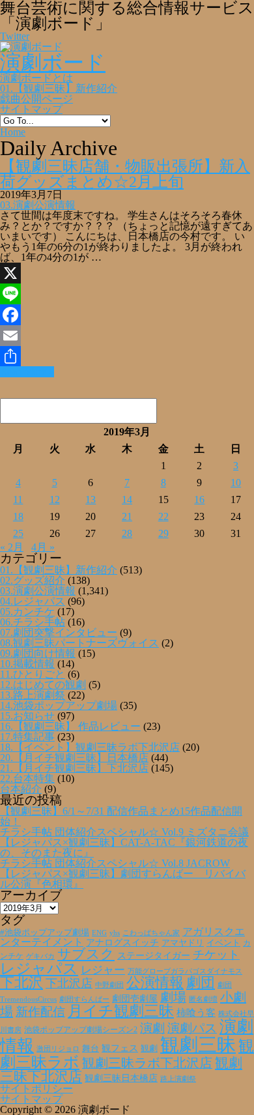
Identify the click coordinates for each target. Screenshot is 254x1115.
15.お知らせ (27, 715)
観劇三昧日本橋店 (121, 1078)
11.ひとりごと (32, 674)
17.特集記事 (27, 736)
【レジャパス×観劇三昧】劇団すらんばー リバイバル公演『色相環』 (123, 879)
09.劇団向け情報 (38, 653)
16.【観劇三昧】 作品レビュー (70, 726)
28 (127, 533)
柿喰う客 (196, 1012)
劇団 (200, 983)
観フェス (120, 1048)
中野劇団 (109, 985)
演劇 (152, 1028)
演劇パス (192, 1028)
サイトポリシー (36, 1088)
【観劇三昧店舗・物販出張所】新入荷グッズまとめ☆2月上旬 (125, 174)
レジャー (103, 970)
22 (163, 516)
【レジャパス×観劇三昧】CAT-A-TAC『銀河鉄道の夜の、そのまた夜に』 (124, 847)
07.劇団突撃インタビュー (58, 632)
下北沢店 (69, 983)
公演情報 (155, 983)
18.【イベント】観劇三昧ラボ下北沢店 (90, 747)
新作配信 (40, 1012)
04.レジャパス (32, 601)
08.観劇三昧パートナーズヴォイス (79, 642)
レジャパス (39, 968)
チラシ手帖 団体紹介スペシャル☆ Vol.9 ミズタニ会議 (124, 831)
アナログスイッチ (122, 943)
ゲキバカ (40, 956)
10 (236, 482)
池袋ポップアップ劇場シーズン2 (80, 1029)
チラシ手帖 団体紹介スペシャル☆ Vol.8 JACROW (115, 863)
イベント (223, 943)
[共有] (127, 356)
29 (163, 533)
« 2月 (11, 547)
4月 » (43, 547)
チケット (216, 954)
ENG (99, 932)
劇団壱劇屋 (135, 999)
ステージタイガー (153, 956)
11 (18, 499)
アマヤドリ (183, 943)
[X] (127, 273)
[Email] (127, 335)
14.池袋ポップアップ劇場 (58, 705)
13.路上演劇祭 (32, 695)
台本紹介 (21, 788)
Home (12, 132)
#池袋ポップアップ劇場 (44, 932)
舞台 (90, 1048)
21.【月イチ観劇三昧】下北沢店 (74, 768)
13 (90, 499)
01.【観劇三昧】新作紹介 (58, 88)
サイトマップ (31, 109)
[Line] (127, 293)
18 (18, 516)
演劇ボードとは (36, 77)
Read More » (27, 371)
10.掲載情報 (27, 663)
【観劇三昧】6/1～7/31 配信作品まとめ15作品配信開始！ (121, 816)
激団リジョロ (57, 1048)
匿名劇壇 (203, 999)
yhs (114, 932)
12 (54, 499)
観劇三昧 (198, 1044)
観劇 (149, 1048)
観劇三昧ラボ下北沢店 (147, 1063)
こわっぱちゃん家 (151, 932)
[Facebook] (127, 314)
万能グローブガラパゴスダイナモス (185, 971)
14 (127, 499)
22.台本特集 (27, 778)
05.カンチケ (27, 611)
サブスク (86, 954)
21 (127, 516)
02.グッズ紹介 (32, 580)
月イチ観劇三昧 (121, 1011)
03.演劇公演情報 (38, 204)
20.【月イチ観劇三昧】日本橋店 (74, 757)
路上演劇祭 (178, 1078)
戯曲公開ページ (36, 98)
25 (18, 533)
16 (199, 499)
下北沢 (21, 983)
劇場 (173, 997)
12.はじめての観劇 (43, 684)
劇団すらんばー (84, 999)
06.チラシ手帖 (32, 622)
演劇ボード (53, 62)
